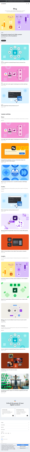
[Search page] (26, 4)
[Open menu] (28, 4)
